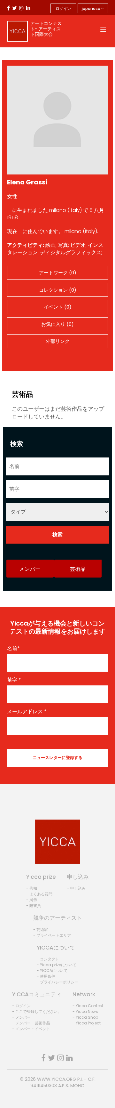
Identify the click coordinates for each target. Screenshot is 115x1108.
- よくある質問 (39, 894)
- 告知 (31, 888)
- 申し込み (76, 888)
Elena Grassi (27, 182)
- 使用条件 (46, 976)
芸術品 (78, 569)
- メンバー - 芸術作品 (31, 1023)
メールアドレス (27, 711)
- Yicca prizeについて (56, 964)
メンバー (30, 569)
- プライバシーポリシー (57, 982)
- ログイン (21, 1005)
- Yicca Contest (88, 1005)
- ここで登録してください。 (36, 1011)
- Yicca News (85, 1011)
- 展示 (31, 899)
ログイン (63, 8)
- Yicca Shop (85, 1017)
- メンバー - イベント (31, 1028)
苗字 (14, 679)
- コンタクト (48, 959)
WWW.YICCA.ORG (56, 1079)
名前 (13, 648)
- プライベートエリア (52, 935)
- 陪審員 (33, 905)
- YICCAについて (52, 970)
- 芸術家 (40, 929)
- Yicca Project (87, 1023)
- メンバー (21, 1017)
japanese (91, 8)
